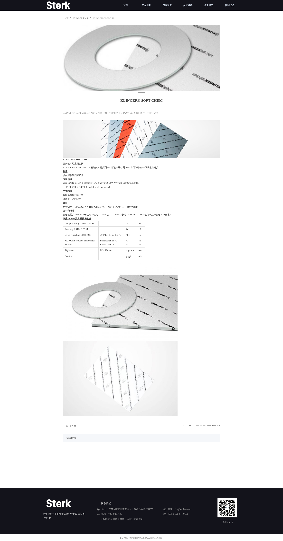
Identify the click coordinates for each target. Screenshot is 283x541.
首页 (66, 18)
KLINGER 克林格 (80, 18)
